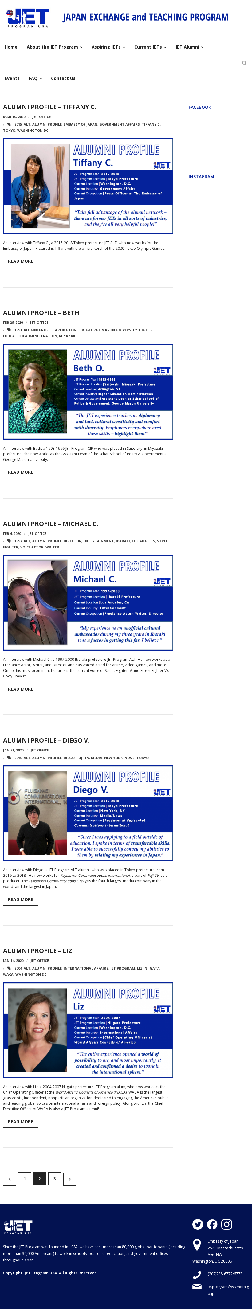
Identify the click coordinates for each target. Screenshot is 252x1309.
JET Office (42, 116)
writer (52, 547)
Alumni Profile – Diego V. (46, 740)
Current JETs (148, 47)
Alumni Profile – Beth (41, 312)
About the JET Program (52, 47)
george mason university (111, 329)
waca (8, 974)
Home (11, 47)
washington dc (32, 130)
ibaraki (123, 541)
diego (69, 757)
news (129, 757)
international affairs (86, 968)
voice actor (32, 547)
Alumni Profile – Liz (37, 950)
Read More (20, 261)
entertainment (98, 541)
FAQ (33, 78)
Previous (9, 1179)
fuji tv (83, 757)
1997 (18, 541)
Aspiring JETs (106, 47)
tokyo (9, 130)
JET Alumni (187, 47)
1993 (18, 329)
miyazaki (68, 336)
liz (140, 968)
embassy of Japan (80, 124)
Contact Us (63, 78)
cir (81, 329)
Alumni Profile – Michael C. (50, 523)
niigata (152, 968)
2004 (18, 968)
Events (12, 78)
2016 (18, 757)
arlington (66, 329)
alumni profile (47, 124)
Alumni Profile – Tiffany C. (49, 107)
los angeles (143, 541)
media (96, 757)
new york (113, 757)
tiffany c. (151, 124)
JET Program (122, 968)
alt (27, 124)
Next (69, 1179)
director (72, 541)
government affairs (119, 124)
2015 (18, 124)
